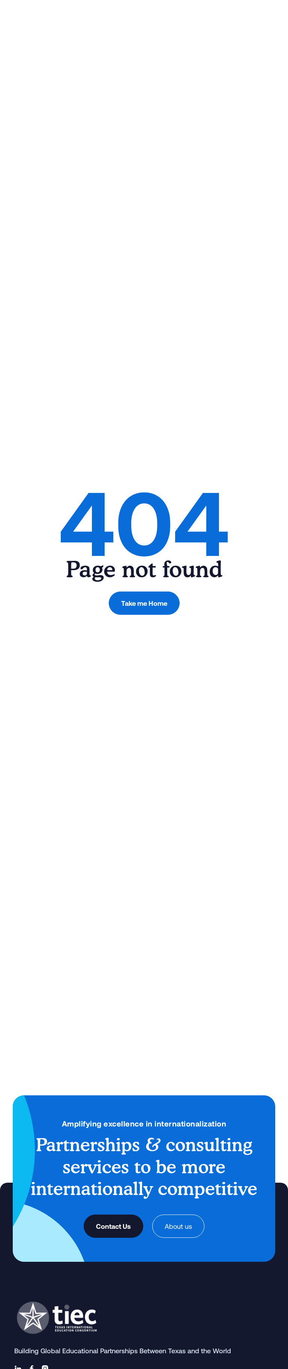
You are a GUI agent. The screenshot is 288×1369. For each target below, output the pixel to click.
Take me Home (144, 603)
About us (178, 1226)
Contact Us (113, 1226)
